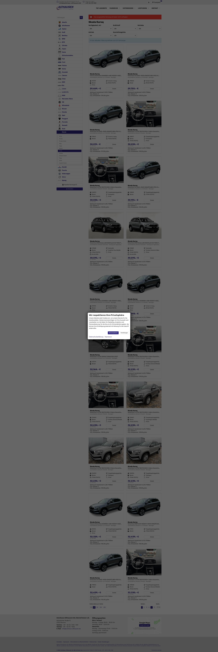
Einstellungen (124, 333)
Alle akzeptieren (113, 333)
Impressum (108, 337)
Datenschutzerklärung (96, 337)
